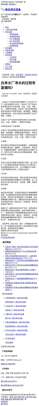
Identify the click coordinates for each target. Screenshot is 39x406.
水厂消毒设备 (15, 39)
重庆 (10, 399)
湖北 (34, 397)
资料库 (7, 64)
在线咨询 (4, 401)
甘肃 (19, 397)
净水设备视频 (15, 62)
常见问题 (13, 59)
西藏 (6, 399)
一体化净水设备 (11, 29)
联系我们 (12, 4)
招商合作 (4, 364)
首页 (7, 27)
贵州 (30, 397)
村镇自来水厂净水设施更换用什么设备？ (20, 270)
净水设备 (8, 32)
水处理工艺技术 (31, 75)
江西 (15, 397)
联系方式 (8, 69)
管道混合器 (14, 34)
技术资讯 (8, 55)
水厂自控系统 (15, 41)
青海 (11, 397)
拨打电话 (4, 404)
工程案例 (8, 52)
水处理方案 (9, 50)
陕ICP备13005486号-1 (9, 381)
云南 (27, 397)
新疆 (2, 399)
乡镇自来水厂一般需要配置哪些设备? (19, 279)
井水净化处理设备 (16, 43)
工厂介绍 (8, 66)
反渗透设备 (14, 46)
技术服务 (8, 48)
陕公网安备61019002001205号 (12, 385)
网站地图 (4, 4)
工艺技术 (13, 57)
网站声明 (11, 364)
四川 (23, 397)
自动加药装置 (15, 36)
